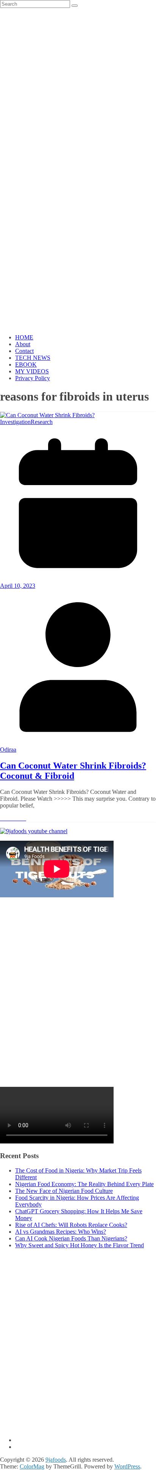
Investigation (15, 422)
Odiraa (8, 749)
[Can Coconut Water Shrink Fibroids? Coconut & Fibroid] (47, 415)
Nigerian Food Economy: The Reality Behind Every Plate (84, 1184)
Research (42, 422)
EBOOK (26, 364)
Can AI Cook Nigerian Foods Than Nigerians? (71, 1238)
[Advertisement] (78, 996)
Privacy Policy (32, 378)
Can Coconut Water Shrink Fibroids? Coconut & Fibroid (73, 771)
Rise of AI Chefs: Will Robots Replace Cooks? (71, 1225)
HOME (24, 337)
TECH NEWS (32, 357)
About (22, 344)
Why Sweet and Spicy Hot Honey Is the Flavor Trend (79, 1245)
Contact (24, 351)
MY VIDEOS (32, 371)
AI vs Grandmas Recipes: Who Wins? (60, 1231)
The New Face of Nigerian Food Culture (64, 1191)
